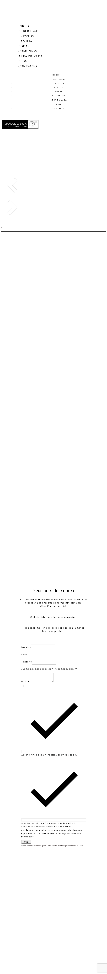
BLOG (22, 61)
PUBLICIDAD (28, 31)
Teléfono (26, 661)
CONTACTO (27, 66)
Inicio (23, 26)
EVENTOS (26, 36)
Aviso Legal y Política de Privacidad (53, 754)
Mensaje (26, 681)
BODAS (24, 46)
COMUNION (27, 51)
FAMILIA (25, 41)
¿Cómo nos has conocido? (37, 669)
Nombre (26, 647)
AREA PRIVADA (30, 56)
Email (24, 654)
